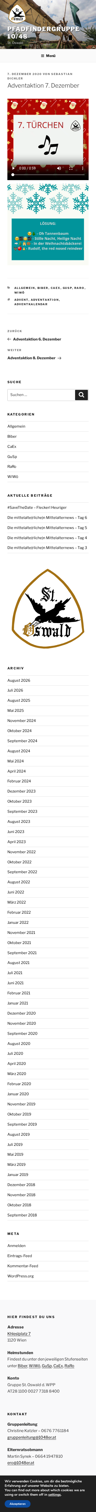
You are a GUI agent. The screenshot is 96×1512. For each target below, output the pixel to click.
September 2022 (22, 872)
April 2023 (16, 842)
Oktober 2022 (19, 862)
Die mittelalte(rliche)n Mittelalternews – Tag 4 (47, 538)
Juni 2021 (15, 983)
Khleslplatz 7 (19, 1333)
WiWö (19, 292)
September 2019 (22, 1124)
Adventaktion (45, 300)
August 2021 (18, 963)
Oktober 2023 (19, 801)
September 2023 (22, 811)
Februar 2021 (18, 993)
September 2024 (22, 741)
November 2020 (21, 1023)
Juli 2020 (15, 1053)
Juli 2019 (15, 1144)
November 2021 (21, 932)
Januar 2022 (18, 922)
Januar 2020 (18, 1094)
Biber (42, 288)
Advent (21, 300)
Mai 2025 (15, 710)
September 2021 (22, 953)
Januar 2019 (17, 1174)
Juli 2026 (15, 690)
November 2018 (21, 1195)
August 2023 (18, 821)
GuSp (67, 288)
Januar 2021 (17, 1003)
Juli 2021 (14, 973)
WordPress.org (20, 1276)
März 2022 (16, 902)
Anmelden (16, 1246)
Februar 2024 (19, 781)
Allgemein (24, 288)
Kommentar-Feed (22, 1266)
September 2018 (22, 1215)
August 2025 (18, 700)
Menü (50, 56)
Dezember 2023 (21, 791)
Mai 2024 (15, 761)
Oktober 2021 (19, 943)
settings (54, 1495)
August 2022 (18, 882)
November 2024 (21, 720)
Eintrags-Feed (19, 1256)
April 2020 (16, 1063)
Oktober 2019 (19, 1114)
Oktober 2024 (19, 731)
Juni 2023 (15, 832)
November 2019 (21, 1104)
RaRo (79, 288)
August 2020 (18, 1043)
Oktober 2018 (19, 1205)
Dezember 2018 (21, 1185)
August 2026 (18, 680)
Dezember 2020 (21, 1013)
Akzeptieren (18, 1504)
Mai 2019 (15, 1154)
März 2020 (16, 1074)
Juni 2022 (15, 892)
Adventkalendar (31, 304)
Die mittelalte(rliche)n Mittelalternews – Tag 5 (47, 528)
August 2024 (18, 751)
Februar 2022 (19, 912)
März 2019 (16, 1164)
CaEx (56, 288)
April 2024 (16, 771)
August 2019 (18, 1134)
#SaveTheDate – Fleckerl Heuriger (37, 507)
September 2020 (22, 1033)
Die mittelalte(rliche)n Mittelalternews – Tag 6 (47, 517)
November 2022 (21, 852)
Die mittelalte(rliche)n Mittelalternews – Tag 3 (47, 548)
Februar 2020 (19, 1084)
